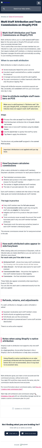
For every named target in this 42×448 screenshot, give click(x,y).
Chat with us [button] (13, 433)
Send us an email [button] (30, 433)
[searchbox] (21, 8)
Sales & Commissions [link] (16, 17)
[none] (5, 2)
